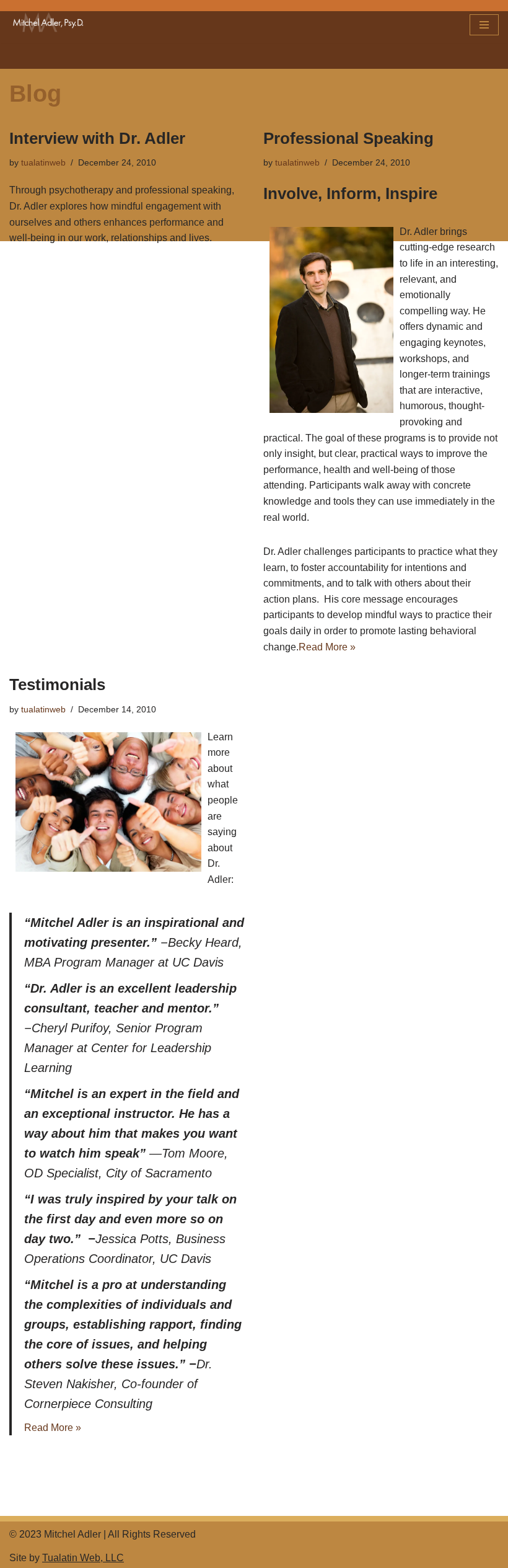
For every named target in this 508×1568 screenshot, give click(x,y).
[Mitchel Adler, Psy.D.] (46, 20)
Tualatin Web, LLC (83, 1557)
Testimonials (57, 684)
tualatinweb (43, 162)
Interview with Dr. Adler (97, 138)
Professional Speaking (348, 138)
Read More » (327, 647)
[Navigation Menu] (484, 24)
